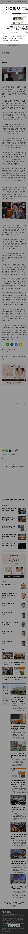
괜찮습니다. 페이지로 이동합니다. (10, 40)
